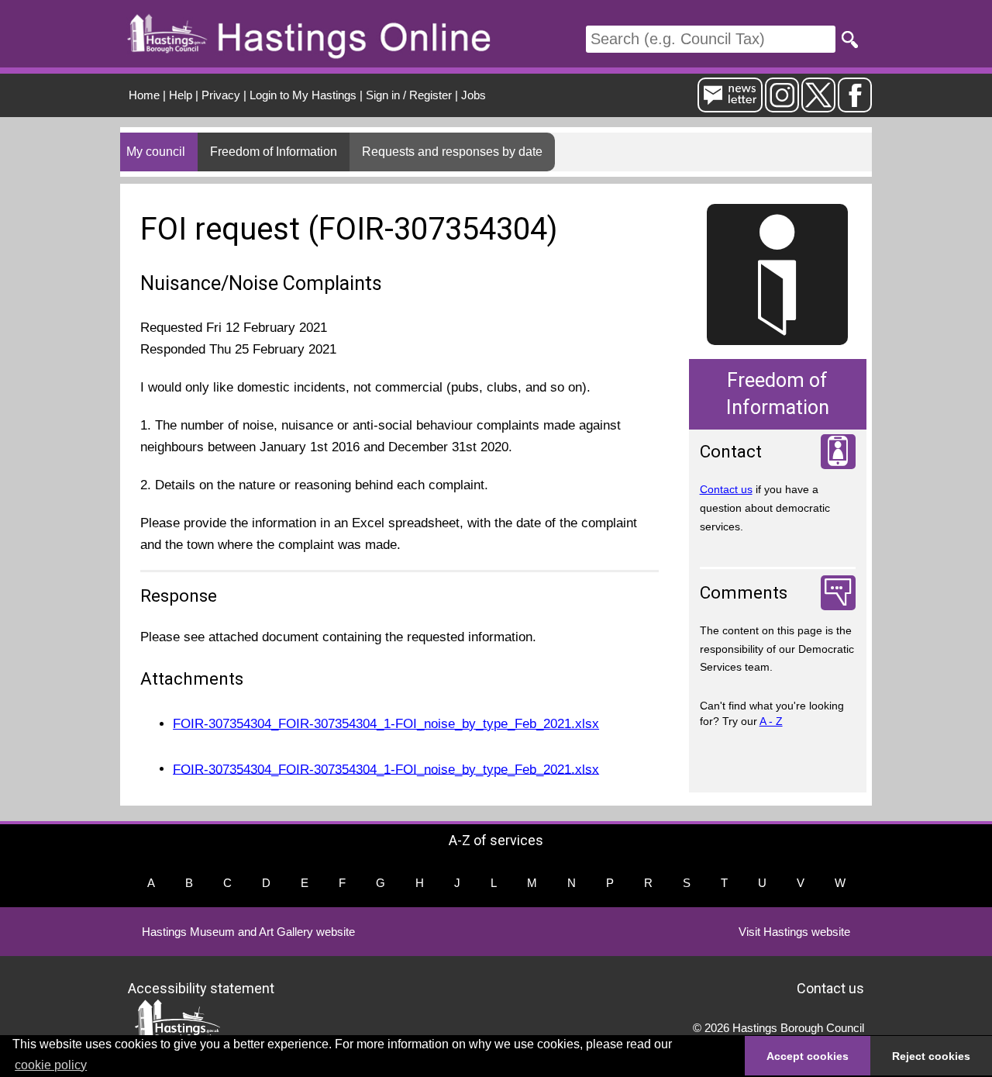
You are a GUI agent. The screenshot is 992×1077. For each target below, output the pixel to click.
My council (155, 151)
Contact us (726, 489)
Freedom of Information (273, 151)
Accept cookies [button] (807, 1056)
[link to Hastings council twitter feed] (818, 106)
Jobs (473, 95)
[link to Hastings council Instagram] (782, 106)
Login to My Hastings (303, 95)
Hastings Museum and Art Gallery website (248, 931)
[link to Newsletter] (730, 106)
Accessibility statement (201, 987)
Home (144, 95)
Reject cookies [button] (931, 1056)
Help (180, 95)
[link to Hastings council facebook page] (855, 106)
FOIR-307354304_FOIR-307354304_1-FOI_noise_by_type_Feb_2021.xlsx (386, 723)
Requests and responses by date (452, 151)
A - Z (771, 721)
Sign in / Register (409, 95)
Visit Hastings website (794, 931)
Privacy (221, 95)
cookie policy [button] (51, 1065)
